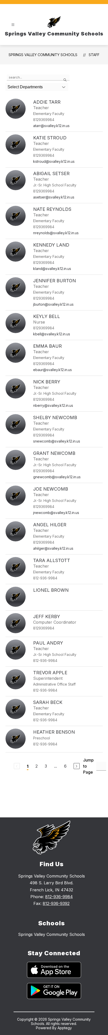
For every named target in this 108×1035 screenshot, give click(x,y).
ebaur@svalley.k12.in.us (52, 370)
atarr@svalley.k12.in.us (51, 126)
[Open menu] (13, 25)
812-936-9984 (59, 896)
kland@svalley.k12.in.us (52, 268)
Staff (94, 55)
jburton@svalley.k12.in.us (53, 304)
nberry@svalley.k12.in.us (53, 405)
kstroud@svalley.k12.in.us (54, 161)
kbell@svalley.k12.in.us (51, 334)
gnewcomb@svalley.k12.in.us (57, 477)
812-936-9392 (56, 903)
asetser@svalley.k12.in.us (53, 197)
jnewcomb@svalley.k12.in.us (56, 512)
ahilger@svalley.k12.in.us (53, 548)
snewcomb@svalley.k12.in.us (56, 441)
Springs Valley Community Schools (43, 55)
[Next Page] (77, 766)
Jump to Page (88, 766)
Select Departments (25, 87)
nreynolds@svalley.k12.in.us (56, 233)
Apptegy (65, 1028)
